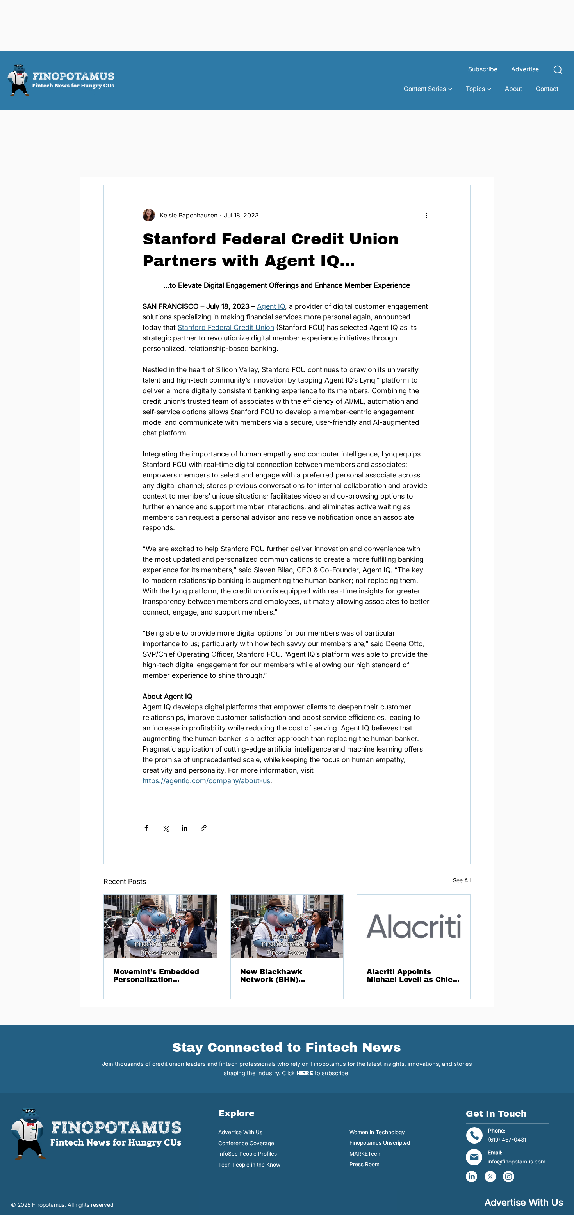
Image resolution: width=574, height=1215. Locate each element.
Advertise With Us (240, 1132)
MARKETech (364, 1154)
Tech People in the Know (249, 1165)
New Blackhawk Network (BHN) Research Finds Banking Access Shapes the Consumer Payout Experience (286, 975)
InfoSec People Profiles (247, 1154)
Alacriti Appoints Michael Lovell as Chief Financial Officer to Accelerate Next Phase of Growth (411, 975)
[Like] (558, 70)
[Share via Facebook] (146, 828)
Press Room (364, 1164)
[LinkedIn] (471, 1176)
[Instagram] (508, 1176)
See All (462, 880)
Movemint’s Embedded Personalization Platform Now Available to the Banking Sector (158, 975)
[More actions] (426, 215)
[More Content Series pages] (450, 89)
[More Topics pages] (489, 89)
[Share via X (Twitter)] (165, 828)
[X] (490, 1176)
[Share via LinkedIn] (184, 828)
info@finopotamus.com (516, 1161)
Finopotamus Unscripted (379, 1143)
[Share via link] (203, 828)
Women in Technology (377, 1132)
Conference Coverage (246, 1143)
